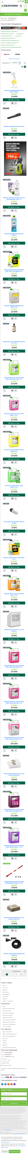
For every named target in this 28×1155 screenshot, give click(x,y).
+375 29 (5, 1052)
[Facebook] (2, 1084)
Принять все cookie (14, 1151)
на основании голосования (18, 1133)
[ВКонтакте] (5, 1084)
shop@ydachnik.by (8, 1130)
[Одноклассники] (8, 1084)
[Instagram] (14, 1084)
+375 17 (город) (7, 1056)
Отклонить (5, 1151)
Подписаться (14, 1103)
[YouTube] (11, 1084)
